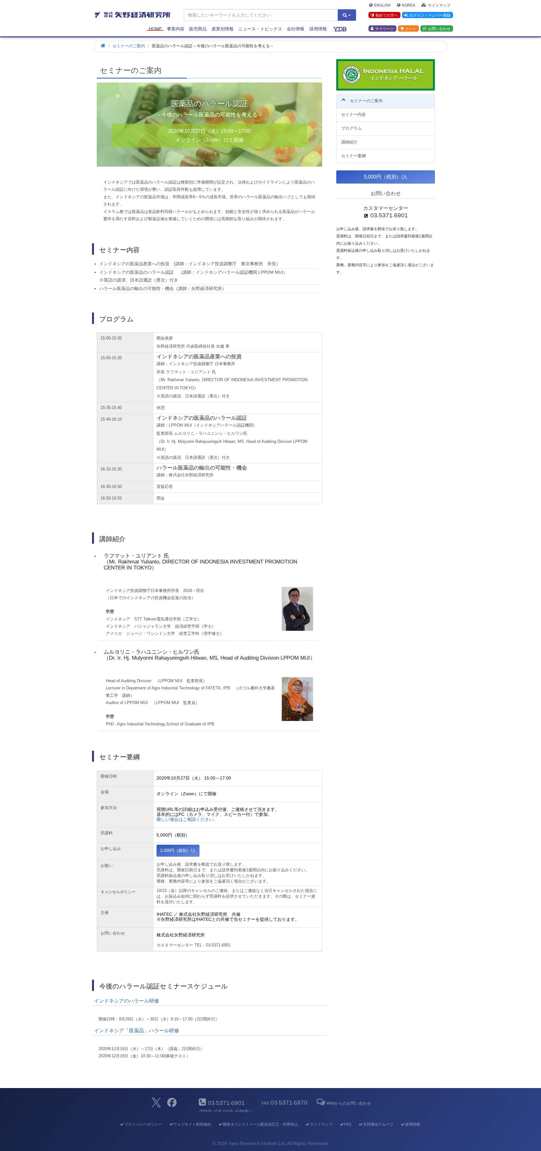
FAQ (347, 1124)
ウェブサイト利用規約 (192, 1124)
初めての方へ (386, 15)
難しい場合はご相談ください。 (187, 819)
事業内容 (175, 28)
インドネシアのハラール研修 (126, 1000)
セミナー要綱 (353, 155)
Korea (408, 5)
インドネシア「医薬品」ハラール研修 (136, 1030)
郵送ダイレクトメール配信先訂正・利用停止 (260, 1124)
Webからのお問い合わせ (348, 1103)
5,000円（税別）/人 (178, 850)
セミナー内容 (353, 114)
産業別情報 (223, 28)
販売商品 (198, 28)
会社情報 (295, 28)
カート (410, 28)
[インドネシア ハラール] (385, 75)
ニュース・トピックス (260, 28)
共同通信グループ (378, 1124)
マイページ (384, 28)
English (382, 5)
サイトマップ (439, 5)
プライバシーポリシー (143, 1124)
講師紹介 (349, 142)
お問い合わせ (439, 28)
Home (155, 28)
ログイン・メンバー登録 (430, 15)
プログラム (351, 128)
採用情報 (318, 28)
